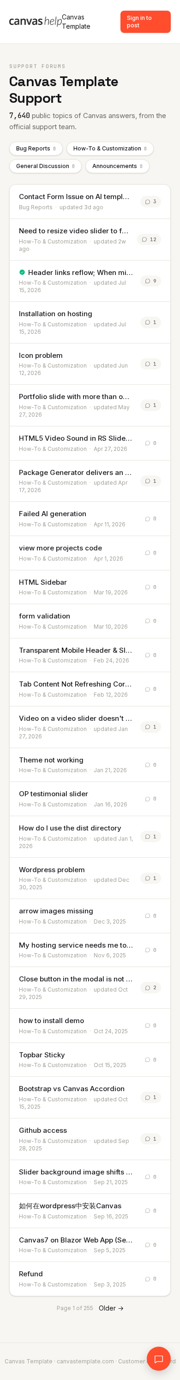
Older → (111, 1308)
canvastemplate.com (85, 1361)
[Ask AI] (159, 1359)
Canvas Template (76, 21)
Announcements (117, 165)
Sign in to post (139, 21)
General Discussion (45, 165)
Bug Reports (36, 148)
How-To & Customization (110, 148)
